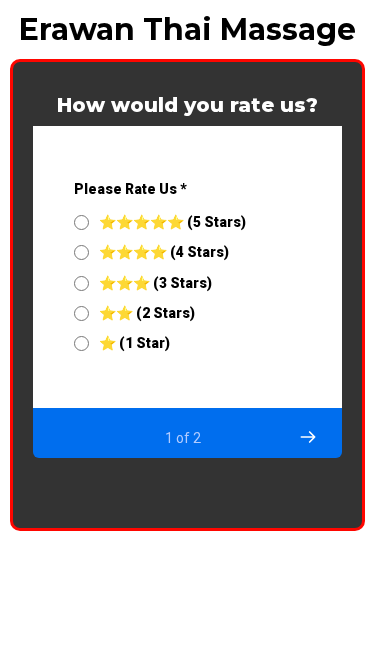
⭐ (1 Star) (134, 343)
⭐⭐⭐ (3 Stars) (155, 283)
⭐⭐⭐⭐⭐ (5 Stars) (172, 222)
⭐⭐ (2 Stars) (147, 313)
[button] (307, 437)
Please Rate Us (130, 189)
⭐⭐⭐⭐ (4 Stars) (164, 252)
